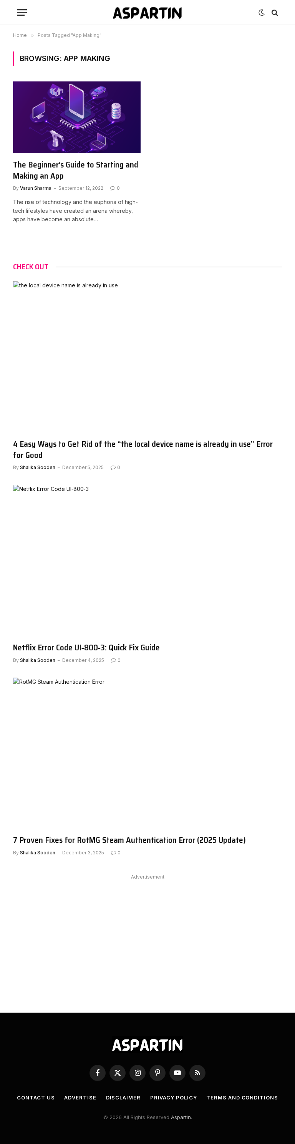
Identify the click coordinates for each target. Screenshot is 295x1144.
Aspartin (181, 1117)
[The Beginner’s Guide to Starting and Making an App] (77, 117)
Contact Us (36, 1097)
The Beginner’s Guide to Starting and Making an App (75, 170)
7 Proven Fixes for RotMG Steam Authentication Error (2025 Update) (129, 840)
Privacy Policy (173, 1097)
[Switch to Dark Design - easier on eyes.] (262, 12)
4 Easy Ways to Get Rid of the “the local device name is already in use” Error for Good (143, 450)
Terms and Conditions (242, 1097)
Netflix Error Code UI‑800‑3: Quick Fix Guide (86, 647)
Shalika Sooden (37, 467)
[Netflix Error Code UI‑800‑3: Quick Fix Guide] (147, 560)
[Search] (274, 12)
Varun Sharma (35, 188)
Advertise (80, 1097)
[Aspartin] (147, 12)
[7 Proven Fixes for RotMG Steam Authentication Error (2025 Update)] (147, 753)
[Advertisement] (147, 936)
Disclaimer (123, 1097)
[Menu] (22, 12)
